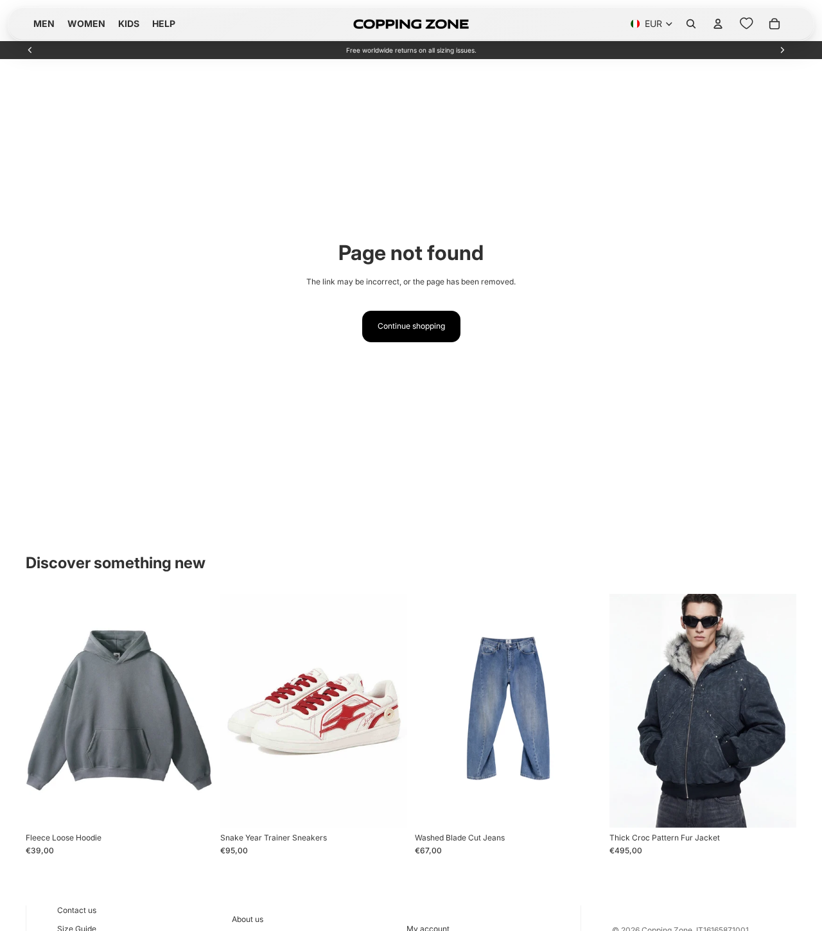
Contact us (76, 910)
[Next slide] (782, 50)
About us (247, 919)
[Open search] (691, 24)
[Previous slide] (30, 50)
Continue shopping (411, 326)
